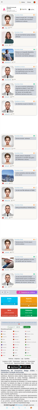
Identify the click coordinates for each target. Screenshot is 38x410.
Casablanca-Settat (20, 66)
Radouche (7, 200)
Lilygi (6, 27)
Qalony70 (7, 114)
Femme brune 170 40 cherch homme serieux (24, 243)
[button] (2, 2)
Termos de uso (8, 363)
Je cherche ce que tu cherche (24, 104)
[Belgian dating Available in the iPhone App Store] (13, 366)
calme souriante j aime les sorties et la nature (25, 174)
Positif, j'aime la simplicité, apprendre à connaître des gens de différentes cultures (25, 157)
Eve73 (6, 183)
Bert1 (6, 287)
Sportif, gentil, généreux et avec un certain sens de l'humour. (25, 260)
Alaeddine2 (8, 62)
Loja (22, 358)
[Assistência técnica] (31, 408)
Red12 (6, 218)
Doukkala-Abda (19, 15)
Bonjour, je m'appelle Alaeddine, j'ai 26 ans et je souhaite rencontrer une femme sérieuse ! (25, 54)
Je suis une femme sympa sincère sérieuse (25, 35)
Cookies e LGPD (7, 361)
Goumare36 (8, 79)
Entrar (29, 2)
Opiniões (26, 358)
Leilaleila (7, 252)
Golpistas (17, 358)
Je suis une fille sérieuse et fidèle (25, 190)
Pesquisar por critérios (28, 292)
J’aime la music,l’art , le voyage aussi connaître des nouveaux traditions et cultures (24, 19)
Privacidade (31, 361)
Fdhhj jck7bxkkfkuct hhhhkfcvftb (25, 207)
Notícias (11, 358)
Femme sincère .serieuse (23, 138)
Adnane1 (7, 97)
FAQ (32, 363)
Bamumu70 (8, 148)
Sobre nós (24, 361)
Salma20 (7, 166)
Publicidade (16, 361)
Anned (6, 45)
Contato (28, 363)
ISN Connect (19, 405)
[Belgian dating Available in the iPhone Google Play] (25, 366)
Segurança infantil (19, 363)
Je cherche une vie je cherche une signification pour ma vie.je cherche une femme (24, 71)
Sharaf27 (7, 269)
